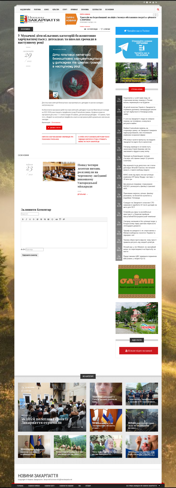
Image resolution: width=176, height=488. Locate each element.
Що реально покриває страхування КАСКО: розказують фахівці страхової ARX (139, 186)
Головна (20, 486)
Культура (56, 9)
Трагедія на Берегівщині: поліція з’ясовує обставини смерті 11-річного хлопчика (138, 158)
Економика (56, 122)
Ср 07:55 (119, 257)
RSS (80, 486)
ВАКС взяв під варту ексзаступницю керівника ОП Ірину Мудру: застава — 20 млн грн (139, 177)
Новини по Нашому (67, 486)
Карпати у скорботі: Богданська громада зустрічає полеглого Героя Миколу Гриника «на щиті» (116, 17)
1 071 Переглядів (92, 29)
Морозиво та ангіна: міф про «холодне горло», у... (141, 453)
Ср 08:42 (119, 249)
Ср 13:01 (119, 141)
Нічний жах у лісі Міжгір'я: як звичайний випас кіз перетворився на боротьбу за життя (139, 249)
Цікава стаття (55, 127)
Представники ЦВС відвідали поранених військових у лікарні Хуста (140, 257)
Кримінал (74, 9)
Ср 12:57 (119, 149)
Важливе (58, 449)
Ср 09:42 (119, 233)
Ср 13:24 (119, 131)
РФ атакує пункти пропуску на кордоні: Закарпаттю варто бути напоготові (139, 141)
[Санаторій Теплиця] (137, 318)
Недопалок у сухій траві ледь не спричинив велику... (141, 425)
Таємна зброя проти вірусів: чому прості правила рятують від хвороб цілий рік (139, 241)
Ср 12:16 (119, 186)
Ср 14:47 (119, 100)
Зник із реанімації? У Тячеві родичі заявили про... (104, 399)
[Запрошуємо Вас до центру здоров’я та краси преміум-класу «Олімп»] (136, 281)
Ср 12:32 (119, 177)
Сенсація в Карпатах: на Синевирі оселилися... (69, 453)
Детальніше (83, 194)
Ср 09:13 (119, 241)
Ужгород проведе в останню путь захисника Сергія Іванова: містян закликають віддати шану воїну (137, 149)
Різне (129, 449)
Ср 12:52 (119, 158)
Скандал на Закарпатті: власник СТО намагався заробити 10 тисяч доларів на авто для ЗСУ (140, 205)
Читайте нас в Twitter (138, 30)
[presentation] (22, 219)
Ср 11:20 (119, 205)
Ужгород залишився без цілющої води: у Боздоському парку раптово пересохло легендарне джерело (140, 223)
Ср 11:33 (119, 195)
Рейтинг (107, 29)
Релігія (94, 449)
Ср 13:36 (119, 121)
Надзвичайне (25, 9)
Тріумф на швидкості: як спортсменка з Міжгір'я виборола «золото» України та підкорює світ (139, 233)
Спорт (65, 9)
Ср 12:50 (119, 167)
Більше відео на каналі (140, 350)
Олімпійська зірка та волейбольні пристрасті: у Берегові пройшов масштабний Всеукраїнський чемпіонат (139, 214)
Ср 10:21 (119, 214)
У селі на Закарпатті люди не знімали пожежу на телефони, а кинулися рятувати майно (138, 121)
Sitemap (88, 486)
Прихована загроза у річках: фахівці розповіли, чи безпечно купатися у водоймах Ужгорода (138, 195)
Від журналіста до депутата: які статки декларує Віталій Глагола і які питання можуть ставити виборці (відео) (139, 167)
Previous (154, 15)
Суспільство (97, 9)
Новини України (34, 486)
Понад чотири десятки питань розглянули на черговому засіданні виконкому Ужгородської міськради (92, 175)
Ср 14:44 (119, 110)
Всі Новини (109, 9)
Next (157, 15)
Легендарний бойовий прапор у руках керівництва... (32, 452)
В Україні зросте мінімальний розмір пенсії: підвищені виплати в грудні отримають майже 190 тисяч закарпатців (93, 139)
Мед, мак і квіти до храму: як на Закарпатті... (106, 453)
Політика (37, 9)
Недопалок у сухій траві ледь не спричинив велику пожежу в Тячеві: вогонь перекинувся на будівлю (138, 100)
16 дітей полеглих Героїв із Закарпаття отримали (45, 420)
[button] (23, 219)
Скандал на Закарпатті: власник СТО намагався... (142, 400)
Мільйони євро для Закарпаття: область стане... (103, 425)
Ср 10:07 (119, 223)
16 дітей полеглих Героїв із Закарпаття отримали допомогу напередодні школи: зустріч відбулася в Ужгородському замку (139, 110)
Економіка (85, 9)
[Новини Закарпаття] (41, 19)
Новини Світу (49, 486)
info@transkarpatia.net (64, 479)
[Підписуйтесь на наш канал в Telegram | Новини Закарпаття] (137, 48)
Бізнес (46, 9)
